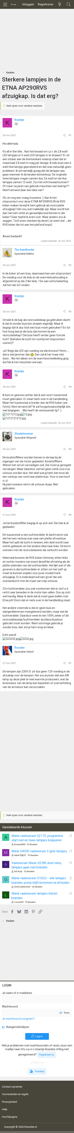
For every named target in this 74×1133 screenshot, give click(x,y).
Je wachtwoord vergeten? (18, 1018)
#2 (69, 265)
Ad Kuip (18, 871)
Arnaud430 (19, 844)
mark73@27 (20, 855)
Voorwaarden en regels (15, 1094)
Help (4, 1109)
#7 (69, 663)
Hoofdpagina (9, 1116)
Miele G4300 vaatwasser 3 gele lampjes (39, 851)
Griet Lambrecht (22, 887)
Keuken (33, 844)
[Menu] (5, 4)
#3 (69, 311)
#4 (69, 386)
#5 (69, 449)
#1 (69, 135)
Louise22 (18, 902)
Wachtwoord (10, 1006)
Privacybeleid (9, 1101)
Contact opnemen (12, 1086)
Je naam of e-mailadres (17, 992)
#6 (69, 514)
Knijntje (19, 119)
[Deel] (64, 135)
